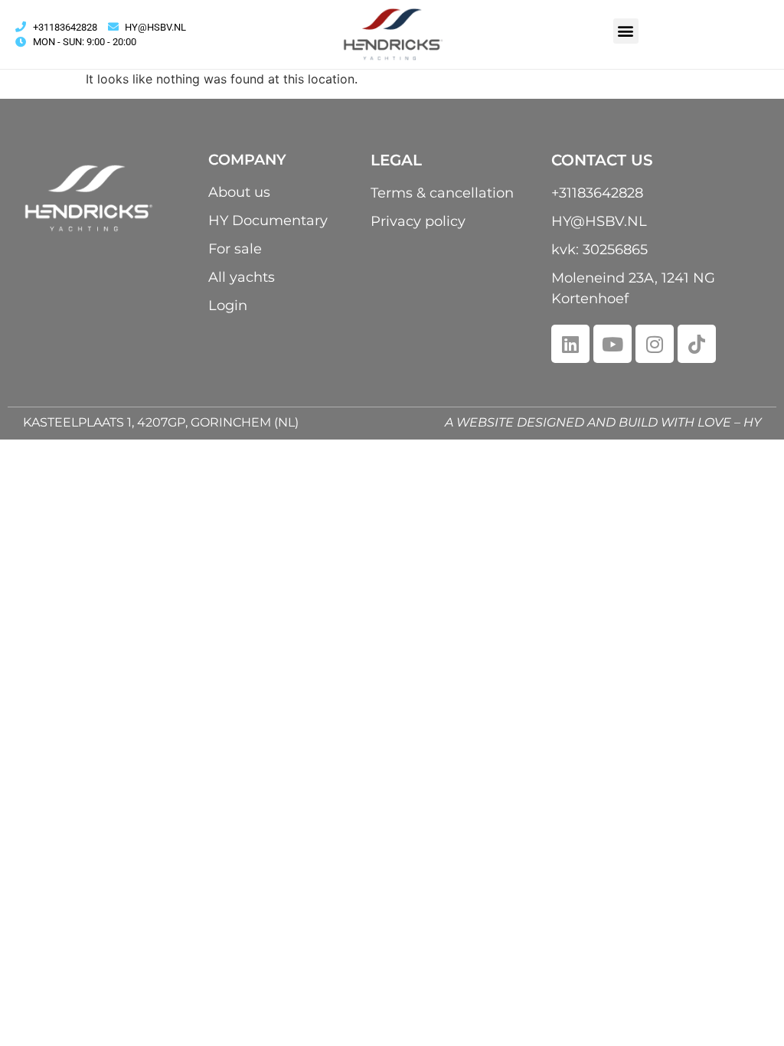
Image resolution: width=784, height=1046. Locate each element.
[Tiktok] (697, 344)
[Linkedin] (570, 344)
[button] (626, 31)
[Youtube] (612, 344)
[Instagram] (654, 344)
